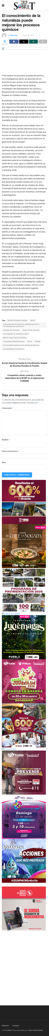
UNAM (37, 341)
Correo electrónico (11, 451)
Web (4, 462)
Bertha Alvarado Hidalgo (18, 320)
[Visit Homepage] (24, 5)
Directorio (5, 1025)
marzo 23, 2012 (28, 35)
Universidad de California (13, 349)
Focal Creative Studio (35, 1030)
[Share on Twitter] (24, 42)
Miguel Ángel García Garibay (14, 337)
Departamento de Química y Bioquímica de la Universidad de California (21, 325)
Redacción (14, 35)
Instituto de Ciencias (11, 330)
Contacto (16, 1025)
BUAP (32, 320)
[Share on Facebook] (14, 42)
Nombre (6, 439)
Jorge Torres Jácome (30, 330)
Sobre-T (10, 1030)
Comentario (8, 408)
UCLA (29, 341)
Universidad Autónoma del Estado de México (21, 345)
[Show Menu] (3, 5)
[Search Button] (46, 5)
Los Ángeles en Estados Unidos (16, 334)
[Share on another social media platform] (42, 42)
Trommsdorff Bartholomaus (13, 341)
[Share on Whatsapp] (33, 42)
